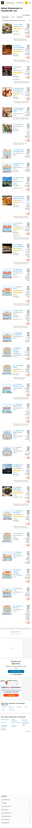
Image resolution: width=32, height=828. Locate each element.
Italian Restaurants (17, 26)
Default (27, 15)
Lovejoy (3, 709)
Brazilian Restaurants (14, 726)
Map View (6, 17)
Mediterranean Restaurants (4, 726)
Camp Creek (12, 709)
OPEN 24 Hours (22, 20)
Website (15, 53)
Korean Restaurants (14, 720)
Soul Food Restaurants (25, 720)
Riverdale (19, 707)
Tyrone (26, 707)
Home (2, 628)
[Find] (26, 2)
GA (6, 628)
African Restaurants (4, 729)
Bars (23, 200)
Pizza (23, 26)
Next (21, 634)
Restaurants (17, 628)
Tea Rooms (3, 722)
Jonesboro (3, 707)
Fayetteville (10, 628)
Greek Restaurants (16, 722)
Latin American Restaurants (25, 723)
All (13, 17)
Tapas (23, 725)
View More (28, 731)
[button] (30, 2)
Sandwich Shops (5, 719)
